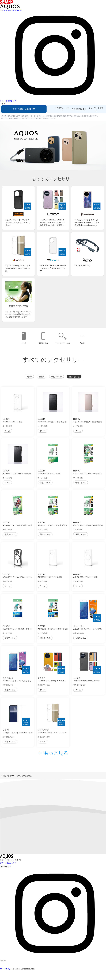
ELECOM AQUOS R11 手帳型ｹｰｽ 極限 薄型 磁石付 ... (52, 421)
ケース (7, 431)
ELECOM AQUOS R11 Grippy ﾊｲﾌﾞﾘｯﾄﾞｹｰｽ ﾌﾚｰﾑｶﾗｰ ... (17, 577)
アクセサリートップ (61, 109)
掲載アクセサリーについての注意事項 (17, 776)
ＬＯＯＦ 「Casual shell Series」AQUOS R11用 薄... (52, 681)
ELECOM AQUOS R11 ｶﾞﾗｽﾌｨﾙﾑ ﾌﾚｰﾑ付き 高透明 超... (17, 525)
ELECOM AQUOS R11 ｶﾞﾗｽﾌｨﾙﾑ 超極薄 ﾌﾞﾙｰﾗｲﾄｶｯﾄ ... (53, 629)
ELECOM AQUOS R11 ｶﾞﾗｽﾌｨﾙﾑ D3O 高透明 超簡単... (88, 525)
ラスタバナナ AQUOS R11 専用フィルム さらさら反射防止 (17, 681)
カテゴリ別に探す (79, 109)
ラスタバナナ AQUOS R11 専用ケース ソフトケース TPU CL (52, 732)
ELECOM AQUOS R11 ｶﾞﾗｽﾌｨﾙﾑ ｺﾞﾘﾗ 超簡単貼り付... (87, 473)
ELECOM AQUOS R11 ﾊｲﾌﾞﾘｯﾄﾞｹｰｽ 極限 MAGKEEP (85, 577)
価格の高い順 (56, 377)
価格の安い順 (74, 377)
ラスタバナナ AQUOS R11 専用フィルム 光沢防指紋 (87, 629)
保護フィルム (45, 483)
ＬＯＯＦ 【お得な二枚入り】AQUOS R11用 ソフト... (18, 732)
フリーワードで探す (96, 109)
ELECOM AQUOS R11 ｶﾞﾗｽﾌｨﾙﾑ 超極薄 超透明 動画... (52, 525)
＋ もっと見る (53, 753)
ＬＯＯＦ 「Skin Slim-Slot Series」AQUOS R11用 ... (86, 681)
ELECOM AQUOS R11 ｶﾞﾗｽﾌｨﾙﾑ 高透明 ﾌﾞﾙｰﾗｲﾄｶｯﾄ (18, 629)
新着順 (41, 377)
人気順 (29, 377)
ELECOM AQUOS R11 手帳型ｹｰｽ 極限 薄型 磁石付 (17, 473)
